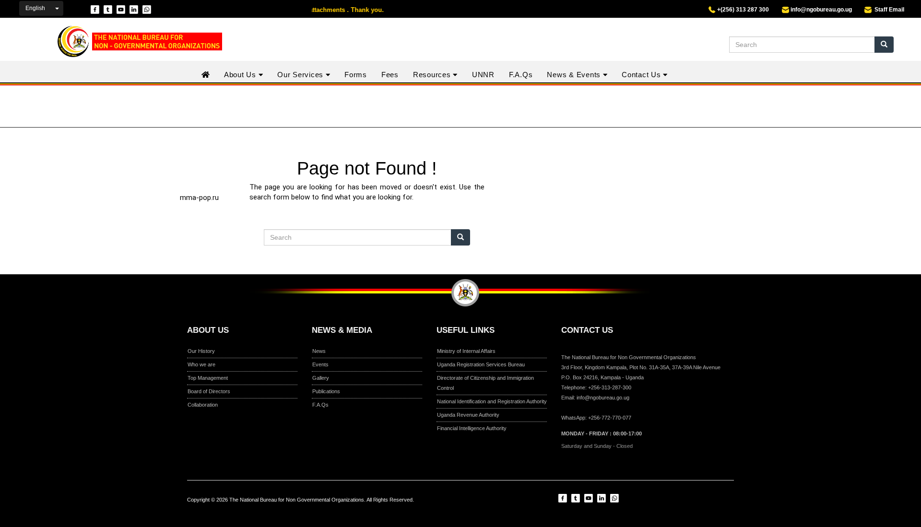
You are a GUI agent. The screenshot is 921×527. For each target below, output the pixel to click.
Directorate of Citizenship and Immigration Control (485, 383)
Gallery (320, 378)
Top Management (208, 378)
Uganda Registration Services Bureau (481, 364)
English (35, 8)
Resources (433, 74)
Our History (201, 351)
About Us (241, 74)
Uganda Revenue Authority (468, 415)
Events (320, 364)
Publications (326, 391)
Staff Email (888, 9)
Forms (355, 74)
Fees (390, 74)
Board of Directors (209, 391)
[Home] (134, 41)
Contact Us (642, 74)
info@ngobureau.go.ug (821, 9)
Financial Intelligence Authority (472, 428)
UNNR (483, 74)
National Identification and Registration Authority (492, 401)
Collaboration (203, 405)
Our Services (301, 74)
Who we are (201, 364)
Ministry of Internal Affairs (466, 351)
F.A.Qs (521, 74)
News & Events (575, 74)
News (319, 351)
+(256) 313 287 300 (742, 9)
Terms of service (491, 508)
